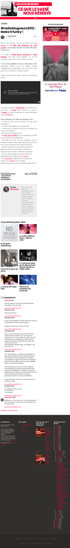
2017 (57, 441)
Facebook (8, 159)
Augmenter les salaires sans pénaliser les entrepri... (61, 507)
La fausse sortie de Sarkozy (62, 488)
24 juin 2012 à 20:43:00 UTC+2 (13, 384)
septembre (60, 456)
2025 (57, 428)
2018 (57, 439)
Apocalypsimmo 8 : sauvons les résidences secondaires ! (8, 176)
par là (25, 156)
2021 (57, 434)
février (59, 516)
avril (58, 513)
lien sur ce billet (10, 135)
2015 (57, 444)
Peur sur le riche (31, 173)
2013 (57, 448)
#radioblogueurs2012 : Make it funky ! (62, 469)
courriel (13, 440)
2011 (57, 519)
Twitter (12, 161)
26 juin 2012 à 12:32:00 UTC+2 (13, 395)
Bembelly (26, 55)
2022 (57, 433)
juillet (58, 459)
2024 (57, 429)
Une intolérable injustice (61, 500)
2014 (57, 446)
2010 (57, 521)
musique (4, 24)
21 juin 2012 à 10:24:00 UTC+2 (13, 308)
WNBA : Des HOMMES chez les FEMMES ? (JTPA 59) (48, 433)
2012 (57, 449)
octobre (59, 454)
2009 (57, 523)
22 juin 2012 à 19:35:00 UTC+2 (13, 329)
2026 (57, 426)
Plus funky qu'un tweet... (61, 477)
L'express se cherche (62, 490)
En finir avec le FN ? (62, 482)
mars (58, 514)
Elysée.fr (9, 115)
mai (58, 511)
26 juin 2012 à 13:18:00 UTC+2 (13, 407)
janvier (59, 518)
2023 (57, 431)
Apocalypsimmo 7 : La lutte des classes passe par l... (62, 496)
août (58, 458)
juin (58, 461)
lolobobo (7, 300)
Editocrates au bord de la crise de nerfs (62, 474)
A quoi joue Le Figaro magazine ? (62, 503)
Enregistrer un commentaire (9, 410)
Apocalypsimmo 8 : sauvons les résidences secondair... (62, 465)
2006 (57, 528)
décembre (60, 451)
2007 (57, 526)
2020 (57, 436)
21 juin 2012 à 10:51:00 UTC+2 (13, 316)
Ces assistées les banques (61, 485)
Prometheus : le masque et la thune (62, 492)
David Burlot (17, 55)
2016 (57, 443)
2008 (57, 524)
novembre (60, 453)
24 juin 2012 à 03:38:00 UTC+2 (13, 349)
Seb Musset (8, 397)
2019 (57, 438)
